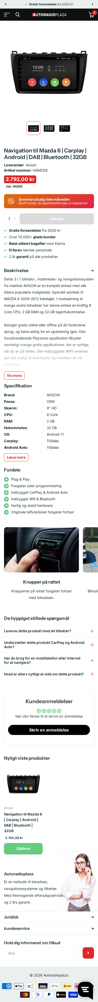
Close (17, 15)
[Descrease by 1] (15, 223)
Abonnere (88, 953)
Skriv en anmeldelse (49, 729)
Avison (31, 165)
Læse (16, 457)
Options (23, 848)
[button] (5, 4)
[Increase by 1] (15, 215)
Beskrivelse (16, 270)
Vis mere (14, 375)
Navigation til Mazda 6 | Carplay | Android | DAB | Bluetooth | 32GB (23, 822)
